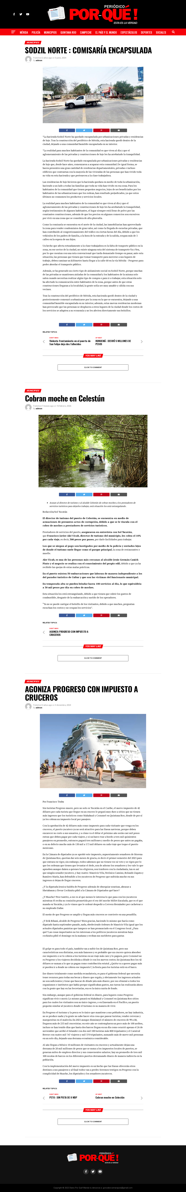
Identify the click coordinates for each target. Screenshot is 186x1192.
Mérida (24, 32)
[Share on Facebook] (67, 130)
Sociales (161, 32)
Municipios (50, 32)
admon (39, 60)
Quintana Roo (68, 32)
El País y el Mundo (106, 32)
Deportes (146, 32)
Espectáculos (129, 32)
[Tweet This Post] (84, 130)
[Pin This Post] (101, 130)
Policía (36, 32)
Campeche (86, 32)
